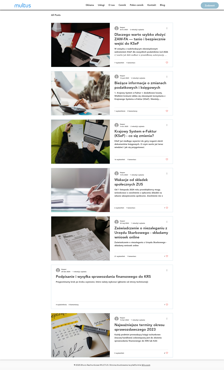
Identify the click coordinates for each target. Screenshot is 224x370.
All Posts (56, 15)
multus (23, 6)
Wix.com (146, 365)
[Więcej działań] (167, 28)
